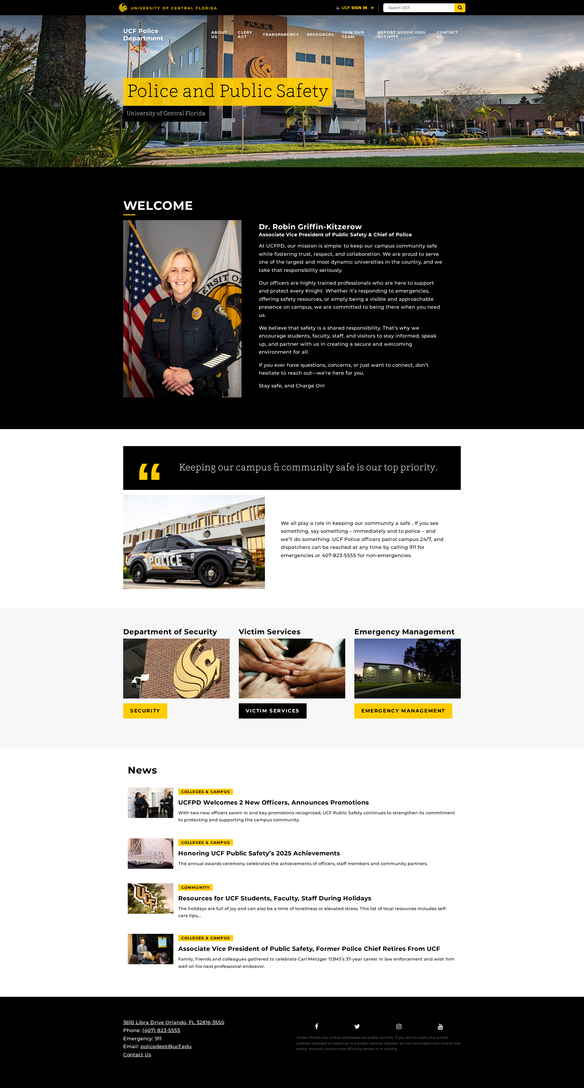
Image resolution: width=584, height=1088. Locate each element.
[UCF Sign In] (355, 8)
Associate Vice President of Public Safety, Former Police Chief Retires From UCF (309, 948)
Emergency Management (403, 711)
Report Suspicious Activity (402, 34)
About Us (219, 34)
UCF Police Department (143, 34)
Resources (320, 34)
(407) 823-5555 (161, 1030)
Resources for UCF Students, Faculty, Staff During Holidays (274, 898)
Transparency (281, 34)
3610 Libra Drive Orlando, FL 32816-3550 (173, 1022)
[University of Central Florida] (168, 7)
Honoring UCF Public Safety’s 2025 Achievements (259, 853)
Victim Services (273, 711)
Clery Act (245, 34)
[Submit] (459, 7)
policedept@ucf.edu (166, 1046)
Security (145, 711)
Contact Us (447, 34)
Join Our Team (353, 34)
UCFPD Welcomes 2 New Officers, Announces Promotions (273, 802)
